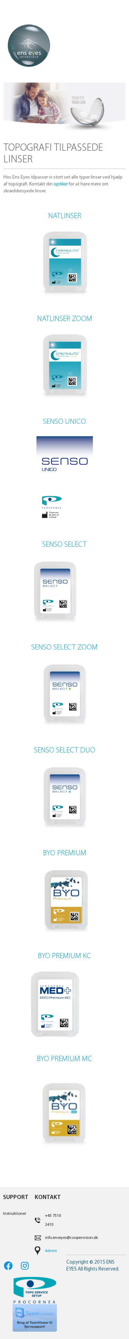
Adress (51, 1251)
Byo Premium (64, 853)
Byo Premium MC (64, 1059)
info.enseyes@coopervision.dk (71, 1238)
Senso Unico (64, 422)
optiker (61, 184)
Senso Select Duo (64, 750)
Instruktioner (14, 1214)
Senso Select (64, 545)
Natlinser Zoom (64, 319)
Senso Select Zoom (64, 648)
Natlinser (64, 216)
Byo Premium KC (64, 956)
